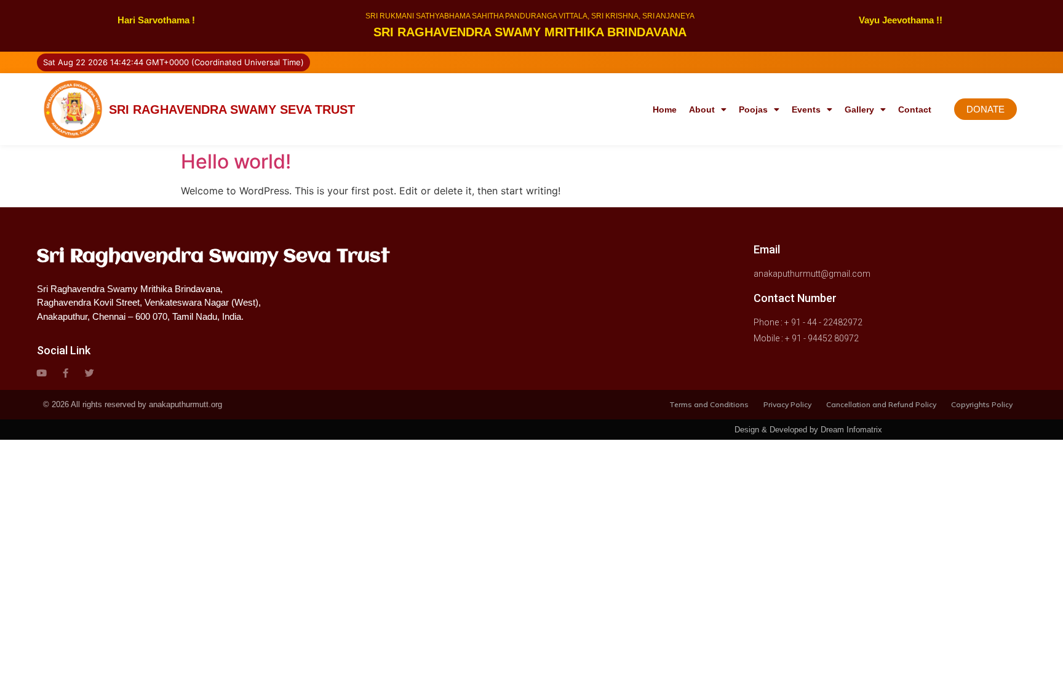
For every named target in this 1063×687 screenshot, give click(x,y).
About (702, 109)
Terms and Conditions (709, 404)
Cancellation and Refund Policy (881, 404)
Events (806, 109)
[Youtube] (41, 373)
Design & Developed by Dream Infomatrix (808, 429)
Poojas (753, 109)
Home (665, 109)
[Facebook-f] (65, 373)
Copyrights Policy (982, 404)
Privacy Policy (787, 404)
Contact (914, 109)
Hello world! (236, 161)
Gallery (859, 109)
